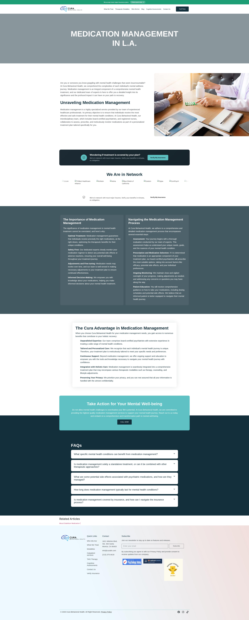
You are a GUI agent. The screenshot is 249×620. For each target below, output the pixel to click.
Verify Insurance (93, 573)
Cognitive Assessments (153, 9)
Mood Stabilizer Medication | (70, 523)
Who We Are (135, 9)
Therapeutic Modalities (122, 9)
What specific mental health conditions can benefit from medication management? (116, 454)
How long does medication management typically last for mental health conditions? (116, 489)
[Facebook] (179, 612)
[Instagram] (183, 612)
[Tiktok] (187, 612)
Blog (142, 9)
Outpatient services (91, 554)
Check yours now (137, 2)
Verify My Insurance (158, 158)
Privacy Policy (106, 612)
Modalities (91, 549)
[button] (124, 454)
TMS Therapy (92, 559)
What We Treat (108, 9)
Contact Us (166, 9)
